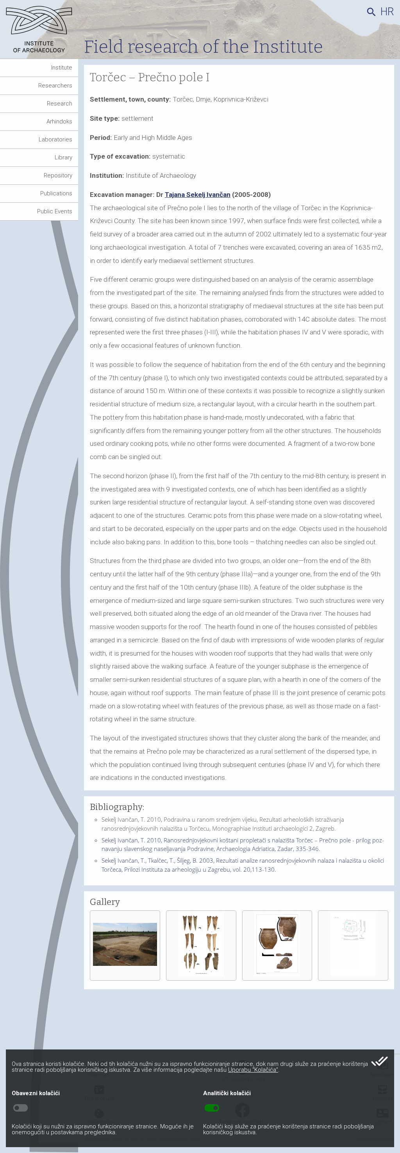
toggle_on (212, 1108)
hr (387, 11)
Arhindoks (59, 121)
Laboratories (55, 139)
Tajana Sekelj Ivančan (197, 194)
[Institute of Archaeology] (42, 32)
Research (59, 103)
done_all (379, 1061)
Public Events (54, 211)
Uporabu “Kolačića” (253, 1069)
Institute (61, 67)
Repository (58, 175)
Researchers (55, 85)
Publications (56, 193)
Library (63, 157)
